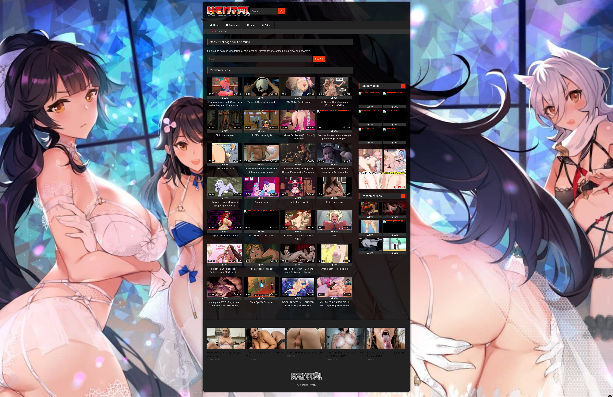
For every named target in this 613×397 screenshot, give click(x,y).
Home (216, 25)
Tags (252, 25)
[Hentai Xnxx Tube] (228, 11)
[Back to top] (603, 387)
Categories (234, 25)
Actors (268, 25)
